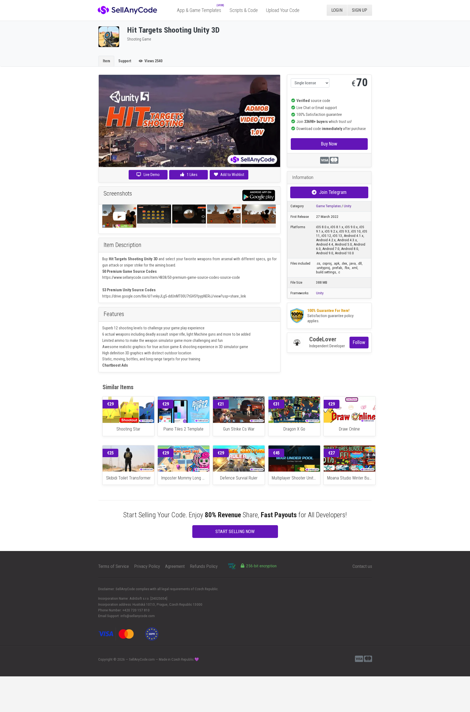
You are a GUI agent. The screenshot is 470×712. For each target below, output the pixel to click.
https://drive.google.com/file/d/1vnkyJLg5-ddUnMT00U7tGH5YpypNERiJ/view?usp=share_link (174, 296)
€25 (110, 453)
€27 (331, 453)
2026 (121, 659)
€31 (276, 404)
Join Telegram (333, 192)
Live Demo (152, 174)
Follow (359, 342)
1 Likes (191, 174)
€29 (110, 404)
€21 (221, 404)
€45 (276, 453)
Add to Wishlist (232, 174)
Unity (347, 206)
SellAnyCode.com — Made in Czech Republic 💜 (164, 659)
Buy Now (329, 144)
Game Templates (328, 206)
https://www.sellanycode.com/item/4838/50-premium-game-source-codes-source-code (171, 277)
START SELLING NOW (235, 531)
